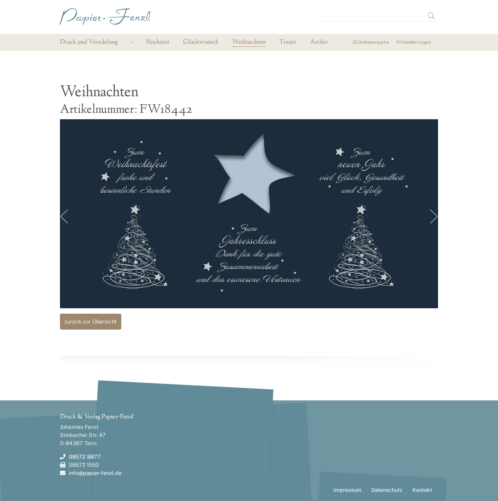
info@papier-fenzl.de (95, 473)
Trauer (287, 42)
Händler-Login (415, 42)
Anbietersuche (373, 42)
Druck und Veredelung (89, 42)
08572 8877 (85, 457)
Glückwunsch (201, 42)
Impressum (347, 490)
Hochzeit (157, 42)
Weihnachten (249, 42)
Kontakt (422, 490)
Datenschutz (386, 490)
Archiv (319, 42)
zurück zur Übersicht (90, 321)
